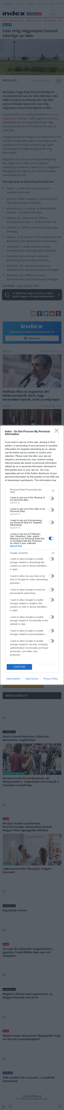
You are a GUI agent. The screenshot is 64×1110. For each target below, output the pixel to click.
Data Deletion (13, 678)
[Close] (57, 432)
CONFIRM (19, 667)
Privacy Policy (50, 678)
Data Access (32, 678)
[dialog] (32, 555)
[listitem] (32, 490)
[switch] (51, 498)
